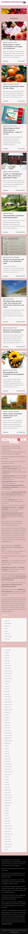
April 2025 (7, 691)
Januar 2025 (7, 699)
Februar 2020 (8, 839)
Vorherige (5, 439)
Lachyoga (7, 633)
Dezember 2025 (8, 671)
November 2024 (8, 704)
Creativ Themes (14, 932)
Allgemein (5, 42)
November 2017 (8, 847)
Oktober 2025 (8, 676)
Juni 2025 (7, 686)
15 (21, 439)
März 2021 (7, 818)
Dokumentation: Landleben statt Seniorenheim (13, 217)
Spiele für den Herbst (7, 481)
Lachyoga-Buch (6, 466)
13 (15, 439)
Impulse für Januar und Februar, (10, 468)
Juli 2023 (7, 746)
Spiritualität (16, 84)
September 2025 (8, 678)
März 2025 (7, 694)
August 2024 (7, 712)
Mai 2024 (7, 720)
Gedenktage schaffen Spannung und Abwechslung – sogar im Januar (12, 131)
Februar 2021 (7, 821)
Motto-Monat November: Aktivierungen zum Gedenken (12, 416)
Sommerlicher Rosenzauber (8, 475)
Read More (5, 61)
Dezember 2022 (8, 764)
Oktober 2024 (8, 707)
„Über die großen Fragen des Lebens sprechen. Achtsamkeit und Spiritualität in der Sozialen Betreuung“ (12, 514)
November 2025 (8, 673)
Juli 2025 (7, 683)
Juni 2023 (7, 748)
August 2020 (7, 836)
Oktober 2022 (8, 769)
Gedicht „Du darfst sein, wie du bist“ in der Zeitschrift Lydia (13, 261)
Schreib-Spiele (8, 636)
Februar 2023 (8, 759)
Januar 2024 (7, 730)
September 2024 (8, 709)
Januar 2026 (7, 668)
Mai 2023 (7, 751)
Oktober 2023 (8, 738)
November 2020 (8, 828)
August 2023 (7, 743)
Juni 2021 (7, 810)
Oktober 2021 (8, 800)
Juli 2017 (6, 849)
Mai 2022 (7, 782)
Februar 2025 (8, 696)
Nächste (15, 442)
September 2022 (8, 771)
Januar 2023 (7, 761)
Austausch (10, 42)
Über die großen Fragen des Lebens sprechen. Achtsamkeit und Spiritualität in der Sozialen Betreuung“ (14, 577)
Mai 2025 (7, 689)
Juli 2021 (6, 808)
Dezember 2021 (8, 795)
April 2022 (7, 784)
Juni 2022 (7, 779)
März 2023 (7, 756)
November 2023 (8, 735)
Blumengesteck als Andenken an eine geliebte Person (13, 374)
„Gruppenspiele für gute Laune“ (8, 507)
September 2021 (8, 803)
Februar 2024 (8, 727)
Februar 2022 (8, 790)
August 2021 (7, 805)
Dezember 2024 (8, 702)
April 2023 (7, 753)
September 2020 (8, 834)
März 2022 (7, 787)
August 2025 (7, 681)
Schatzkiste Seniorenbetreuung (13, 2)
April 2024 (7, 722)
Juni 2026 (7, 655)
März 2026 (7, 663)
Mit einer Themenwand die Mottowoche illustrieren (13, 331)
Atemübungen (8, 623)
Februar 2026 (8, 665)
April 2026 (7, 660)
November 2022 (8, 766)
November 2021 (8, 797)
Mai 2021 (6, 813)
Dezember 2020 (8, 826)
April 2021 (7, 815)
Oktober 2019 (8, 841)
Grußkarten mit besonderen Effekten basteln (13, 485)
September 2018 (8, 844)
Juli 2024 (7, 715)
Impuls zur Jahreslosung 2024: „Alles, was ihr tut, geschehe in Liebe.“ (12, 176)
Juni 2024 (7, 717)
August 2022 (7, 774)
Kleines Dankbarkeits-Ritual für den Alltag (13, 87)
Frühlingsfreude (6, 472)
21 (10, 442)
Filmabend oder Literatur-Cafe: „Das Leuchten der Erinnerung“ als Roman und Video (13, 304)
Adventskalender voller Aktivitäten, (10, 487)
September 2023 (8, 740)
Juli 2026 (7, 652)
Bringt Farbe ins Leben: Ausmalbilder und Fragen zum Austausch (13, 47)
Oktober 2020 (8, 831)
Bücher (6, 628)
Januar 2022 (7, 792)
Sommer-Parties (6, 477)
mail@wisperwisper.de (6, 923)
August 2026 (7, 650)
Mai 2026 (7, 658)
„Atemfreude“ (11, 499)
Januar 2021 (7, 823)
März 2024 (7, 725)
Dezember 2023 (8, 733)
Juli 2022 (7, 777)
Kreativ (15, 42)
